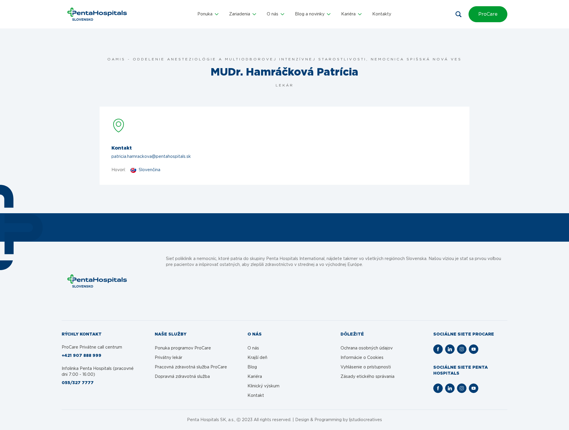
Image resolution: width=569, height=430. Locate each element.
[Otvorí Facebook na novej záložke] (438, 349)
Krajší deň (257, 358)
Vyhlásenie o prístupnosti (366, 367)
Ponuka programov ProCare (183, 348)
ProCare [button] (488, 14)
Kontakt (255, 396)
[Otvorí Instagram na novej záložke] (461, 349)
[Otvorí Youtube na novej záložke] (473, 349)
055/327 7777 (78, 383)
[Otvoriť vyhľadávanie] (458, 14)
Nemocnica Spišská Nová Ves (416, 59)
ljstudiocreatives (365, 420)
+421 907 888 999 (81, 356)
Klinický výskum (263, 386)
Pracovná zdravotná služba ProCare (191, 367)
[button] (207, 14)
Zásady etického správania (367, 377)
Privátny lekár (168, 358)
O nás (253, 348)
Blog (252, 367)
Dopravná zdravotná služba (182, 377)
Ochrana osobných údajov (367, 348)
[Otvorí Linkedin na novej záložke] (450, 349)
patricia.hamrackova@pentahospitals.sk (151, 157)
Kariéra (254, 377)
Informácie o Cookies (362, 358)
